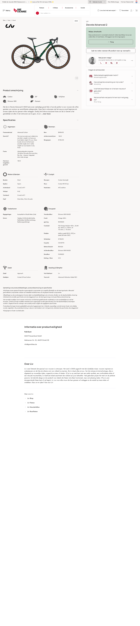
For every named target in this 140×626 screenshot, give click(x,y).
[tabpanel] (41, 53)
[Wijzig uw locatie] (136, 2)
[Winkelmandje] (136, 10)
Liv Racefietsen (32, 411)
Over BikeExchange (113, 2)
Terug (112, 42)
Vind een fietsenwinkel (127, 2)
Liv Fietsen (31, 403)
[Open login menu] (132, 10)
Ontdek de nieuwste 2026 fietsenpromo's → (14, 2)
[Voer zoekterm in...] (37, 13)
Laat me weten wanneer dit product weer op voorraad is (110, 51)
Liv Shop (30, 398)
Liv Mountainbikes (33, 407)
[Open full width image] (77, 78)
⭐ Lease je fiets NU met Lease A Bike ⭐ (42, 2)
